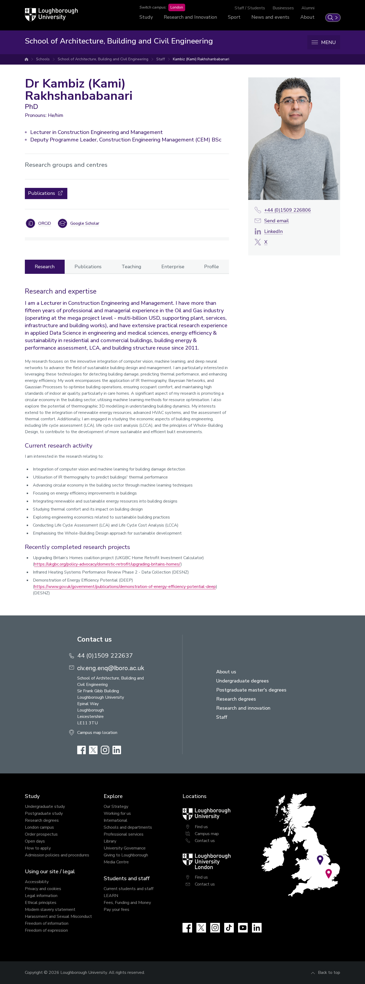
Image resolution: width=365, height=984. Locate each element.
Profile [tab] (211, 266)
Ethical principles (40, 903)
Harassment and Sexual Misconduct (58, 916)
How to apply (38, 848)
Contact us (205, 841)
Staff (160, 59)
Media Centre (116, 862)
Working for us (117, 813)
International (115, 820)
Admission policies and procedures (57, 855)
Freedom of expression (46, 930)
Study (146, 17)
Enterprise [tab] (172, 266)
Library (110, 841)
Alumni (307, 8)
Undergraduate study (45, 806)
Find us (201, 827)
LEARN (111, 896)
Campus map (207, 834)
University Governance (125, 848)
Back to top (329, 972)
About (307, 17)
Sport (234, 17)
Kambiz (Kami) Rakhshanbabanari (201, 59)
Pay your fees (116, 909)
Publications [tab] (88, 266)
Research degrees (42, 820)
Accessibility (37, 882)
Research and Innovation (190, 17)
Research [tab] (45, 266)
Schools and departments (128, 827)
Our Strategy (116, 806)
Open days (35, 841)
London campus (39, 827)
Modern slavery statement (50, 909)
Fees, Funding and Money (127, 903)
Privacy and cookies (43, 889)
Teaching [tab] (131, 266)
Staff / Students (250, 8)
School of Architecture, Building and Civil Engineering (103, 59)
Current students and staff (128, 889)
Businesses (283, 8)
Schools (43, 59)
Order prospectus (41, 834)
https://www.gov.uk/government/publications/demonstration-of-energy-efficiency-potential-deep (125, 587)
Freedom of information (46, 923)
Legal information (41, 896)
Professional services (123, 834)
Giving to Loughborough (126, 855)
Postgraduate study (44, 813)
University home (26, 59)
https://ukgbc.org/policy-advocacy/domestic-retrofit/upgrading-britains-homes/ (107, 564)
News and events (270, 17)
